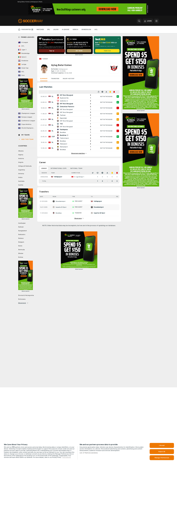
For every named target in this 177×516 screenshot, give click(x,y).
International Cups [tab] (58, 168)
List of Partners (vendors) (89, 453)
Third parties (66, 457)
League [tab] (44, 168)
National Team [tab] (76, 168)
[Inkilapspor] (114, 68)
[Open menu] (156, 21)
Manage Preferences (161, 458)
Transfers (55, 78)
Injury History (68, 78)
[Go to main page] (35, 21)
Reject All (161, 451)
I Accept (162, 445)
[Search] (139, 21)
